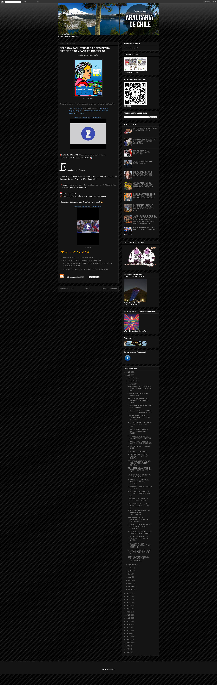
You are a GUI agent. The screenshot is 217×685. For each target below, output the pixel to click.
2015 (128, 621)
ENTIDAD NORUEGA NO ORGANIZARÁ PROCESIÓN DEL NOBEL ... (139, 417)
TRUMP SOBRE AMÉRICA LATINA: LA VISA (142, 162)
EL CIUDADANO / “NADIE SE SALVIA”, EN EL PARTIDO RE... (140, 442)
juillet (130, 571)
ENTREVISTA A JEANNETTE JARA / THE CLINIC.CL (138, 500)
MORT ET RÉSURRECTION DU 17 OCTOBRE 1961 (139, 476)
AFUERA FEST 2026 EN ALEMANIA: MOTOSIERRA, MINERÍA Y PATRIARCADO (143, 185)
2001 (128, 652)
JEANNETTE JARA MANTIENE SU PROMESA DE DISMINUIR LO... (139, 470)
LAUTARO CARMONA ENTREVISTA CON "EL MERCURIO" (141, 152)
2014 (128, 624)
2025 (128, 375)
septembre (132, 565)
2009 (128, 640)
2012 (128, 630)
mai (129, 577)
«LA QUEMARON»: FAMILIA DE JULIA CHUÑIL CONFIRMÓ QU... (139, 552)
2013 (128, 627)
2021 (128, 603)
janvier (131, 589)
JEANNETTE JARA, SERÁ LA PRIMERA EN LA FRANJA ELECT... (138, 456)
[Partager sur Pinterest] (98, 277)
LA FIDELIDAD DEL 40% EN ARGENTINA (138, 394)
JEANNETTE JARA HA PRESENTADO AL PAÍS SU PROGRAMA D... (138, 519)
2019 (128, 609)
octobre (131, 384)
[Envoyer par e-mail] (90, 277)
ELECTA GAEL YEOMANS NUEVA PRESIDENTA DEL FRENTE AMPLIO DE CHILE (143, 174)
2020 (128, 606)
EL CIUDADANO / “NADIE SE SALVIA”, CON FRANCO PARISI (138, 431)
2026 (128, 372)
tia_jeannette (88, 247)
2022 (128, 599)
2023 (128, 596)
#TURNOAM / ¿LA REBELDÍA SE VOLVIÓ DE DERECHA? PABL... (140, 424)
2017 (128, 615)
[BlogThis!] (92, 277)
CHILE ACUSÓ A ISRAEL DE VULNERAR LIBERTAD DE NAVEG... (138, 538)
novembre (132, 381)
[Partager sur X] (94, 277)
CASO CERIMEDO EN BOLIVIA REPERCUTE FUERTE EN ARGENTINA (144, 141)
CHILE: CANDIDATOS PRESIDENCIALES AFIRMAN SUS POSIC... (139, 545)
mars (130, 583)
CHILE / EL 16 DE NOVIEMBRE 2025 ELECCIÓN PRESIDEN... (139, 411)
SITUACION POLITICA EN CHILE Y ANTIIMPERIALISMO (145, 129)
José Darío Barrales (90, 108)
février (130, 586)
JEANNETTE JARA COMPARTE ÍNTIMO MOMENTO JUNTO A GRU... (139, 388)
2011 (128, 633)
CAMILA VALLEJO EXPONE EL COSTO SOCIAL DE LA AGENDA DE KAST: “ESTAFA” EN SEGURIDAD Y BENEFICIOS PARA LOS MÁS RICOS (145, 219)
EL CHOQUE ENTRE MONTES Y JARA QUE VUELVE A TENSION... (140, 526)
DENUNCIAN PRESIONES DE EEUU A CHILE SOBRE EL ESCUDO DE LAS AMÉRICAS (144, 196)
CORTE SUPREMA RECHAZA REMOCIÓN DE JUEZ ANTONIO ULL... (138, 559)
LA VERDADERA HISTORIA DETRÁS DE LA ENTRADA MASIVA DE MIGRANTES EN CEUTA (143, 208)
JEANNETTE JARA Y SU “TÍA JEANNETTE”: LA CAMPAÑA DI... (139, 494)
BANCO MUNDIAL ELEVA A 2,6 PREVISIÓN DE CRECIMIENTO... (139, 512)
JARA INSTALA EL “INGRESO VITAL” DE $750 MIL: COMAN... (138, 482)
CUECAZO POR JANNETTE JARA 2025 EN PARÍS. (140, 406)
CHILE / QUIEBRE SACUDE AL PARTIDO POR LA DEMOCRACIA (145, 228)
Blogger (111, 669)
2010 (128, 637)
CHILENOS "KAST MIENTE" (138, 451)
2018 (128, 612)
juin (129, 574)
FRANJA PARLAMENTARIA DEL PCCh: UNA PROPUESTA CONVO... (139, 463)
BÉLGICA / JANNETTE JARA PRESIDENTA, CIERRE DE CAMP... (138, 400)
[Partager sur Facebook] (96, 277)
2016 (128, 618)
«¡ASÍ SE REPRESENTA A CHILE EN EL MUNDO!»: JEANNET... (139, 532)
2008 (128, 643)
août (130, 568)
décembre (132, 378)
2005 (128, 646)
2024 (128, 593)
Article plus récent (67, 289)
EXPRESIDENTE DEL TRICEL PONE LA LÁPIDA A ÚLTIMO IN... (139, 505)
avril (130, 580)
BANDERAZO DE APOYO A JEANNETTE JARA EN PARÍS (85, 270)
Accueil (88, 289)
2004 (128, 649)
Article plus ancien (109, 289)
